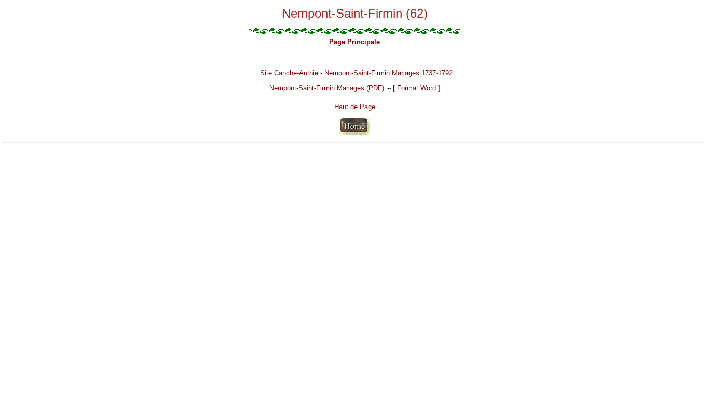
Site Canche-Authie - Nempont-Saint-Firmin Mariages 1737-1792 (356, 73)
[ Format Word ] (416, 88)
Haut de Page (354, 107)
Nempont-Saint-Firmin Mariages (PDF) (326, 88)
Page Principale (354, 42)
